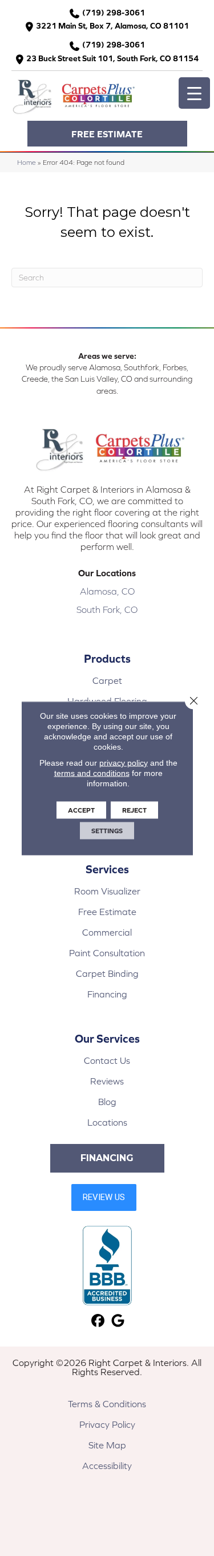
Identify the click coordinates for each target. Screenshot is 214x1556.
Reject (134, 810)
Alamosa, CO (107, 591)
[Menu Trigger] (194, 93)
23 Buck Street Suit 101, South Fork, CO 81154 (112, 58)
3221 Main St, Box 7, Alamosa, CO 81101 (112, 25)
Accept (81, 810)
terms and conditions (92, 772)
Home (26, 162)
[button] (107, 134)
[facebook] (98, 1321)
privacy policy (123, 762)
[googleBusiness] (118, 1321)
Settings (107, 830)
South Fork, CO (107, 609)
